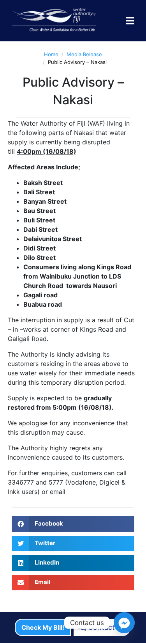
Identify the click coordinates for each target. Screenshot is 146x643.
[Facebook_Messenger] (124, 622)
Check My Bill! (42, 627)
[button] (73, 524)
